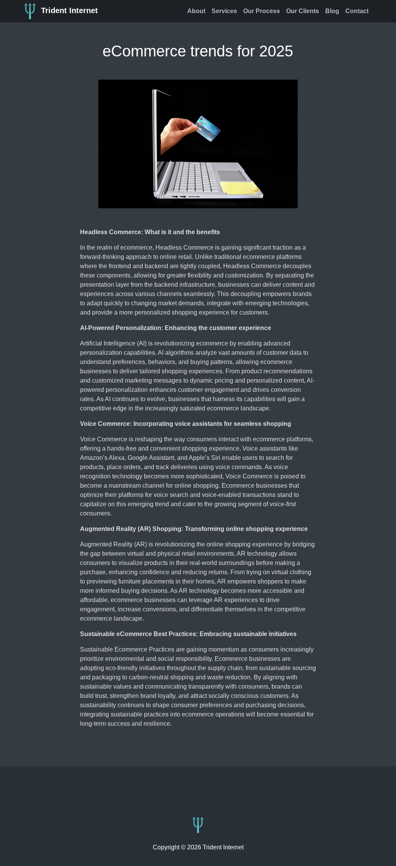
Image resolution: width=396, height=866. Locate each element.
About (196, 11)
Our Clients (302, 11)
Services (224, 11)
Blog (332, 11)
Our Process (261, 11)
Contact (357, 11)
